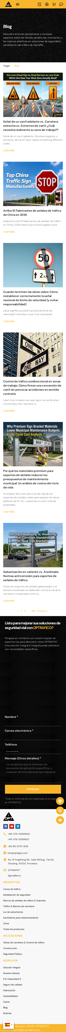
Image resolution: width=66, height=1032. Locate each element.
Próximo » (42, 611)
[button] (17, 4)
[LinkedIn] (17, 826)
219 (33, 611)
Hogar (6, 65)
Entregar (33, 789)
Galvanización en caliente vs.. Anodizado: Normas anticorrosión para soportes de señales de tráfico (31, 576)
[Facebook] (5, 826)
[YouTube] (11, 826)
